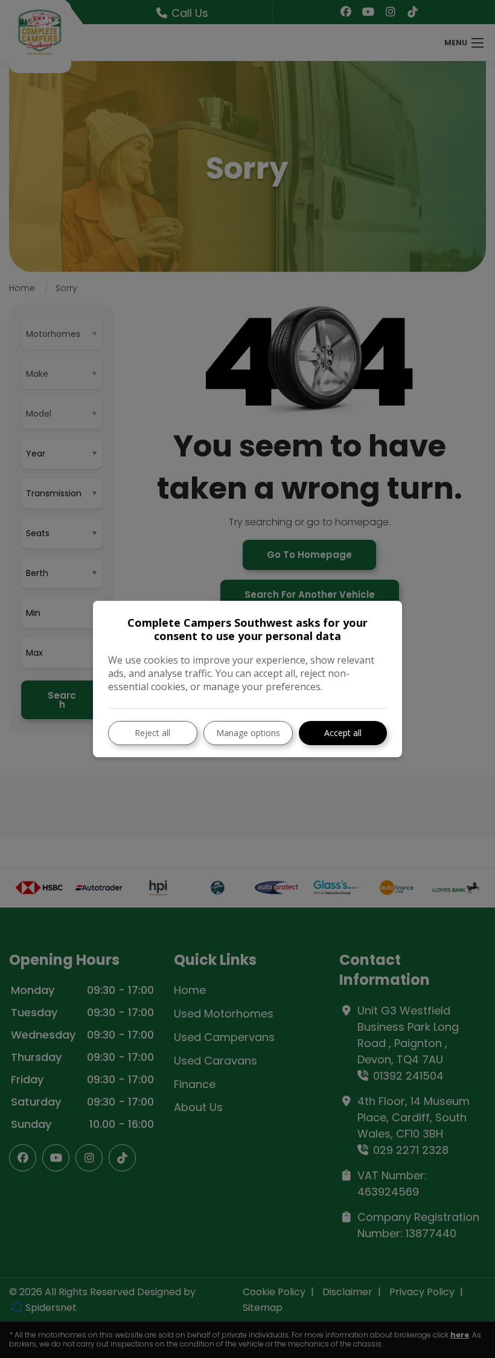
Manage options (248, 732)
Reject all (152, 732)
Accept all (343, 732)
